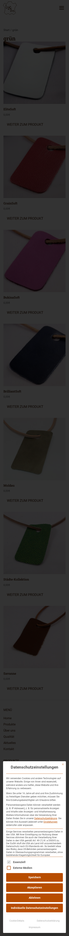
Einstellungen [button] (51, 822)
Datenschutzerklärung (45, 818)
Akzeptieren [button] (34, 887)
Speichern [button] (34, 877)
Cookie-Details (16, 920)
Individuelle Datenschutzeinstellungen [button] (34, 907)
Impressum (34, 927)
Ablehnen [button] (34, 897)
